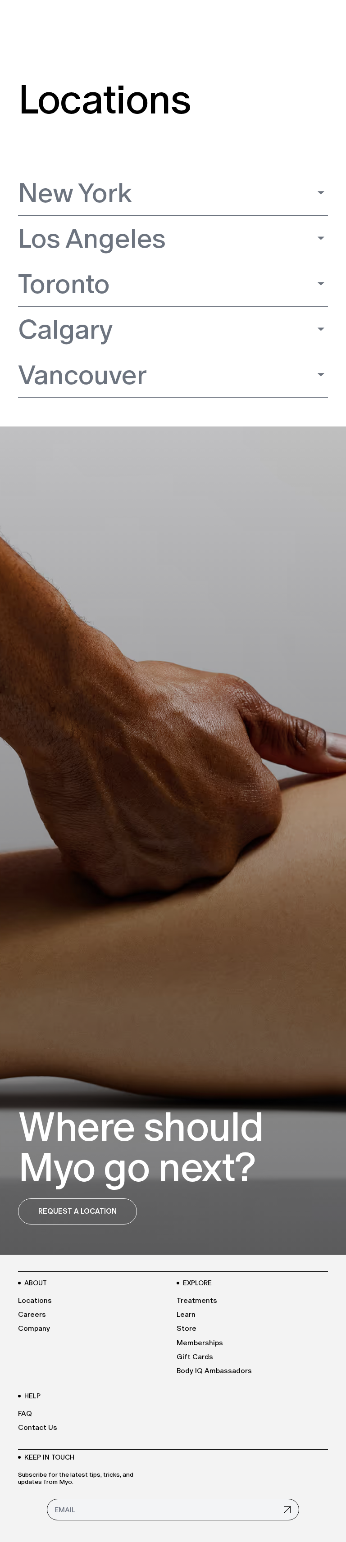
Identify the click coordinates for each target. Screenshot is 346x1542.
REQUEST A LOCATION (77, 1211)
